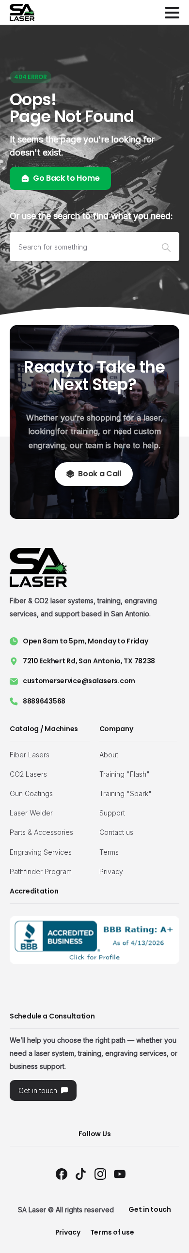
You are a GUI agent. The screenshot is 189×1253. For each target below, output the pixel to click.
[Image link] (94, 940)
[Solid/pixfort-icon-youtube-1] (119, 1174)
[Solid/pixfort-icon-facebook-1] (61, 1174)
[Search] (166, 246)
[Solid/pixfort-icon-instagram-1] (100, 1174)
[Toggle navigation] (172, 12)
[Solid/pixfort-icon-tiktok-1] (81, 1174)
